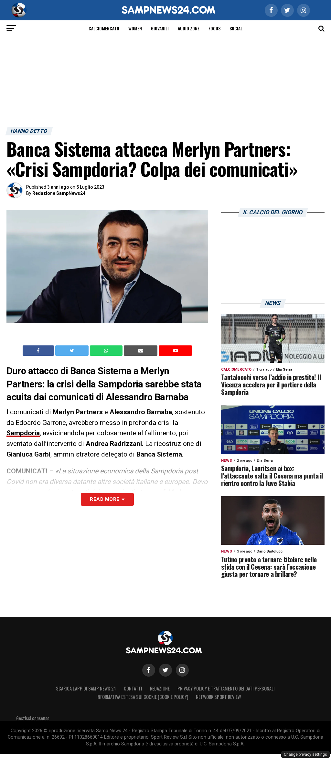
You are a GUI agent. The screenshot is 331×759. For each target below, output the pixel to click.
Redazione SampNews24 (58, 193)
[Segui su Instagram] (182, 670)
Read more (104, 499)
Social (236, 28)
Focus (214, 28)
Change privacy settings (305, 754)
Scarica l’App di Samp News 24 (86, 688)
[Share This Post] (107, 350)
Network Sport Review (218, 696)
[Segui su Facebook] (148, 670)
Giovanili (160, 28)
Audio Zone (188, 28)
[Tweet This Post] (72, 350)
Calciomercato (104, 28)
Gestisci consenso (32, 718)
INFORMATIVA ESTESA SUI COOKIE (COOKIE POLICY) (142, 696)
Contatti (133, 688)
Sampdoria (23, 433)
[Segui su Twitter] (165, 670)
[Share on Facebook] (39, 350)
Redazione (160, 688)
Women (135, 28)
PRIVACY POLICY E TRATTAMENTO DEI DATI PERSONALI (226, 688)
